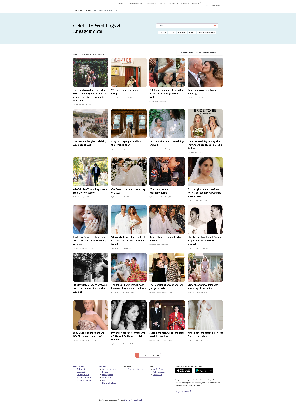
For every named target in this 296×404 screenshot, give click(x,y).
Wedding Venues (109, 369)
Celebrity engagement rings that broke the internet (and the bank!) (166, 93)
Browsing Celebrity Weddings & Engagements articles (198, 53)
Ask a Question (159, 372)
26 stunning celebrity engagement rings (160, 191)
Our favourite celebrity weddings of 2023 (166, 143)
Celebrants (106, 377)
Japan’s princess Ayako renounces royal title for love (166, 334)
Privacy (134, 400)
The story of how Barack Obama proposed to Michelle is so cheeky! (204, 240)
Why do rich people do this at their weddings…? (126, 143)
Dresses (105, 372)
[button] (121, 3)
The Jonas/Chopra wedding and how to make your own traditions (128, 286)
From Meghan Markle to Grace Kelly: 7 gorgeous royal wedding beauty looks (204, 192)
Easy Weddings (78, 10)
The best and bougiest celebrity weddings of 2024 (89, 143)
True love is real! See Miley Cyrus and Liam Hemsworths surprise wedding (90, 288)
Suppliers (102, 366)
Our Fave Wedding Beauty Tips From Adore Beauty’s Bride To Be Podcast (205, 145)
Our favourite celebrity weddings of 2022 (128, 191)
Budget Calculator (84, 377)
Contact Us (157, 374)
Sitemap (127, 400)
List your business (182, 391)
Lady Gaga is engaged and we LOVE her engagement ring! (88, 334)
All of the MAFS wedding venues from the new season (90, 191)
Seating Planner (83, 374)
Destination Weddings (136, 369)
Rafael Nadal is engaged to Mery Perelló (166, 239)
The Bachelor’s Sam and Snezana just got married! (166, 286)
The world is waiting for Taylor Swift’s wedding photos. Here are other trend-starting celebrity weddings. (90, 95)
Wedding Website (84, 380)
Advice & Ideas (159, 369)
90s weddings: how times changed (124, 92)
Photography (107, 374)
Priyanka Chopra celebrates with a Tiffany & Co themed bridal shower (128, 336)
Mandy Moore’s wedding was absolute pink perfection (203, 286)
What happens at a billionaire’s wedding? (203, 92)
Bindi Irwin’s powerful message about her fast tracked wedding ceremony (89, 240)
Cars (104, 380)
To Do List (81, 369)
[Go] (215, 25)
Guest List (81, 372)
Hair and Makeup (109, 383)
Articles (88, 10)
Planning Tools (79, 366)
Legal (139, 400)
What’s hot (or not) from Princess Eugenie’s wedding (205, 334)
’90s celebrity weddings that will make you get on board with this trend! (128, 240)
